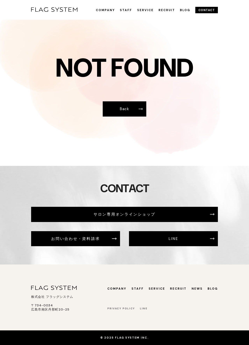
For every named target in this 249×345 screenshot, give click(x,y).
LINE (173, 238)
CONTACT (206, 10)
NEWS (197, 289)
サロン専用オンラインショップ (124, 214)
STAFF (126, 10)
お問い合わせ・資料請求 (75, 238)
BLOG (185, 10)
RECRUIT (167, 10)
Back (124, 108)
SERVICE (145, 10)
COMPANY (105, 10)
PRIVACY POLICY (121, 308)
